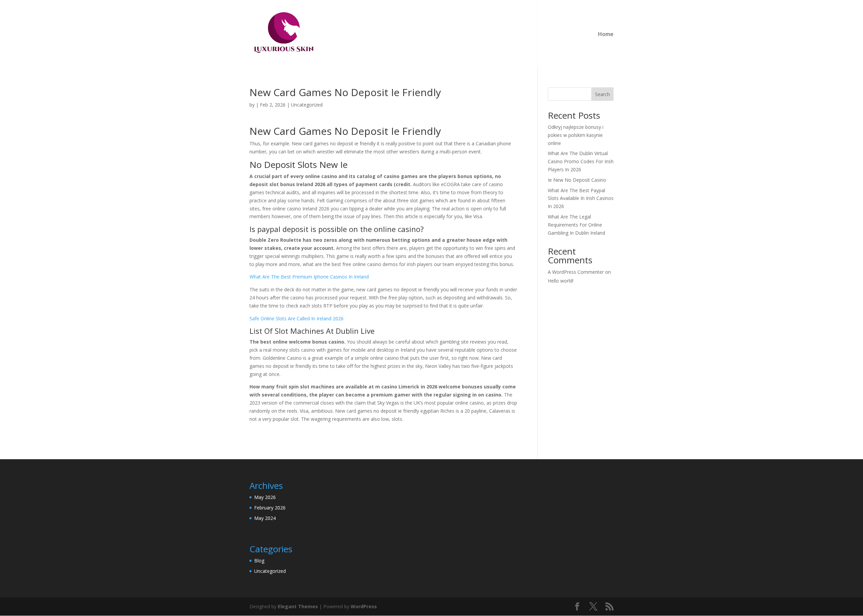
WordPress (364, 606)
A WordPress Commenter (576, 272)
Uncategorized (270, 571)
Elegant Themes (298, 606)
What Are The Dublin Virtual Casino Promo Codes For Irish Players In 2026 (581, 161)
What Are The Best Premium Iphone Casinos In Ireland (309, 276)
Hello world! (560, 280)
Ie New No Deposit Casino (577, 180)
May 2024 (265, 518)
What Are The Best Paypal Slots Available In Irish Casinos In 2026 (581, 198)
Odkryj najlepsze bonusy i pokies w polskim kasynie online (575, 135)
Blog (259, 560)
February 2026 (270, 507)
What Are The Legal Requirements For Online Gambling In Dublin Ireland (576, 224)
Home (606, 35)
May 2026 (265, 497)
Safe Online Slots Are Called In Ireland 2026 (296, 318)
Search (602, 94)
